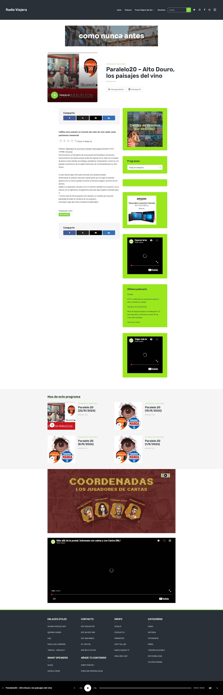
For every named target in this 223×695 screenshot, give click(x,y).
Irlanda (130, 294)
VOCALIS (117, 626)
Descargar (97, 149)
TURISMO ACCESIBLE (156, 650)
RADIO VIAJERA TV (121, 650)
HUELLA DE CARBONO (57, 644)
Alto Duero (64, 214)
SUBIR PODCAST (87, 665)
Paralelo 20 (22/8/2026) (137, 307)
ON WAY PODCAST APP (57, 626)
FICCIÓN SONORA (155, 662)
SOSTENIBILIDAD (155, 656)
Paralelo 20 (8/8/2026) (86, 442)
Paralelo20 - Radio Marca (117, 64)
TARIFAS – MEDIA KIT (56, 650)
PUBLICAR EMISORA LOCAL (92, 671)
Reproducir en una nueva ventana (79, 149)
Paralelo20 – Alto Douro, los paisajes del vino (29, 688)
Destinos (161, 10)
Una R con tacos (133, 322)
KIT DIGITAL (86, 644)
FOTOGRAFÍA (153, 638)
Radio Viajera (16, 10)
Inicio (119, 10)
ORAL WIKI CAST (121, 656)
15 (81, 688)
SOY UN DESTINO (88, 632)
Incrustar (69, 152)
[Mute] (210, 688)
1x (217, 688)
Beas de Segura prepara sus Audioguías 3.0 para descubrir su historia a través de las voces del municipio (143, 314)
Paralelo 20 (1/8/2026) (152, 442)
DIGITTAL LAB (120, 644)
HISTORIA (152, 632)
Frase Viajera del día (143, 10)
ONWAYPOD (119, 638)
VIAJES (150, 626)
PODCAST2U (119, 632)
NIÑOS (150, 644)
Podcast (128, 10)
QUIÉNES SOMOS (54, 632)
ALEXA (50, 665)
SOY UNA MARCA (87, 638)
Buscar (188, 10)
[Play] (87, 688)
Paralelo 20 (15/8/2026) (153, 409)
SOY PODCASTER (88, 626)
